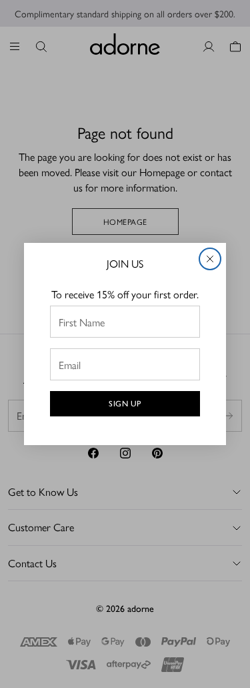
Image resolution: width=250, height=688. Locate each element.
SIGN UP (125, 403)
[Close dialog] (210, 259)
